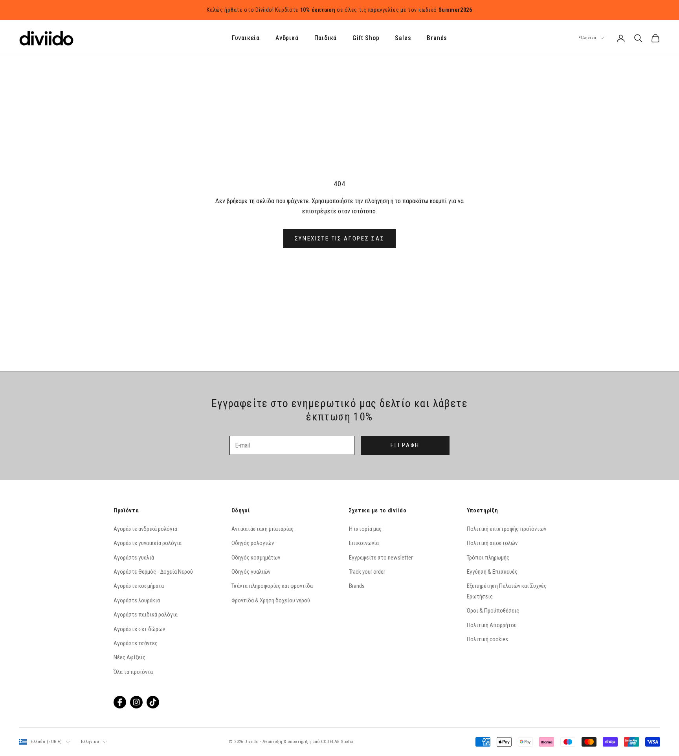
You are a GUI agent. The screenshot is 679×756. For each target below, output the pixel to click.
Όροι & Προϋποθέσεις (493, 610)
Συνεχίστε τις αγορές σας (340, 238)
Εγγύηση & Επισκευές (492, 571)
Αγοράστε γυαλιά (134, 557)
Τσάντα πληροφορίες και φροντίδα (272, 585)
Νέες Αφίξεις (129, 657)
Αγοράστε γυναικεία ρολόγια (148, 543)
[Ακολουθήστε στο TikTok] (153, 702)
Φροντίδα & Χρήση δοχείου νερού (270, 600)
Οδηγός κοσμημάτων (255, 557)
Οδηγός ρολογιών (252, 543)
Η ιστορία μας (365, 528)
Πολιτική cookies (487, 639)
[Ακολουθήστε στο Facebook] (120, 702)
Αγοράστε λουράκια (137, 600)
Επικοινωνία (364, 543)
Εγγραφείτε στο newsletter (381, 557)
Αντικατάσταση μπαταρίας (262, 528)
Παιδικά (325, 38)
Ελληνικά (587, 37)
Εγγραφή (405, 445)
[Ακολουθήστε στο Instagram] (136, 702)
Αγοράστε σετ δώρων (139, 629)
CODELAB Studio (337, 741)
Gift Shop (365, 38)
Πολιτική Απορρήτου (492, 625)
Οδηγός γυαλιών (250, 571)
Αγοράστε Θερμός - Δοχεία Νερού (153, 571)
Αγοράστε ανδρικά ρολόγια (145, 528)
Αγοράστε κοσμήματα (139, 585)
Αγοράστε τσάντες (136, 643)
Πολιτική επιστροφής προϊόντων (506, 528)
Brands (437, 38)
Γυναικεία (246, 38)
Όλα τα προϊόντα (133, 671)
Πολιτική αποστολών (492, 543)
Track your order (367, 571)
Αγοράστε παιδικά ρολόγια (146, 614)
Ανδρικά (287, 38)
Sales (403, 38)
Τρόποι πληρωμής (488, 557)
